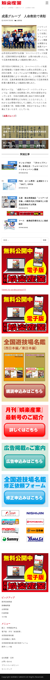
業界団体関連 (7, 602)
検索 (44, 240)
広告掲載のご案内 (8, 639)
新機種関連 (6, 605)
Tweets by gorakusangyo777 (14, 290)
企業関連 (19, 20)
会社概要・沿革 (8, 658)
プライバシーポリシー (10, 665)
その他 (4, 617)
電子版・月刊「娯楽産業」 (12, 631)
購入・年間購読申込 (9, 628)
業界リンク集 (7, 647)
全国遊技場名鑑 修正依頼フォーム (15, 643)
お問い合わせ (7, 661)
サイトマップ (7, 669)
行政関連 (5, 613)
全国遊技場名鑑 (8, 635)
